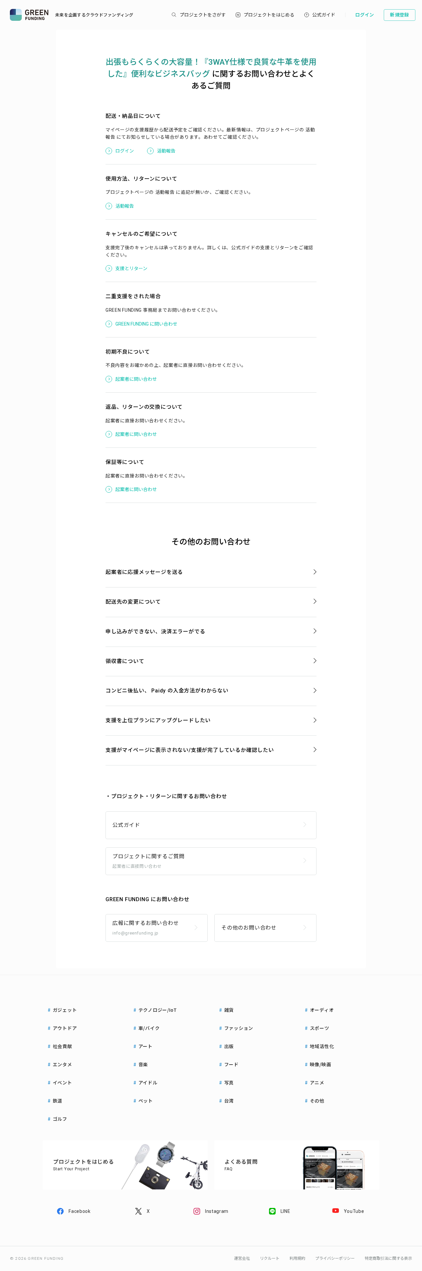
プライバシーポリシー (335, 1258)
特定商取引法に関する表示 (388, 1258)
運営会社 (242, 1258)
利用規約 (297, 1258)
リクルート (270, 1258)
